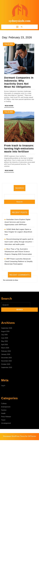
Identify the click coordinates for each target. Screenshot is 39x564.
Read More (9, 106)
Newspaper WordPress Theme (14, 436)
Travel (3, 420)
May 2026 (4, 341)
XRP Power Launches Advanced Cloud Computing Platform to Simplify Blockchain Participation (19, 261)
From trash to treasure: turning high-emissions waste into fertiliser (19, 148)
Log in (3, 385)
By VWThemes (30, 436)
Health (3, 413)
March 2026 (5, 348)
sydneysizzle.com (19, 20)
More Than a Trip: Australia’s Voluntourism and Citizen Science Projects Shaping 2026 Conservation (18, 251)
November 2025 (6, 361)
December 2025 (6, 357)
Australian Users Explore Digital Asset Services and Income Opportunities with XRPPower (17, 222)
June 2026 (4, 338)
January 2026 (5, 354)
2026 (11, 44)
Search (19, 188)
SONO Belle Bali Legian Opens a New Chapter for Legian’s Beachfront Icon (18, 231)
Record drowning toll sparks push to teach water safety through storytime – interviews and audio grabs (19, 241)
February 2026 (6, 351)
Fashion (3, 410)
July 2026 (4, 334)
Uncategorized (6, 423)
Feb (5, 44)
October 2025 (5, 364)
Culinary (4, 403)
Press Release (6, 416)
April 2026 (4, 344)
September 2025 (6, 367)
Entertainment (5, 407)
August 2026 (5, 331)
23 (8, 44)
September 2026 (6, 328)
